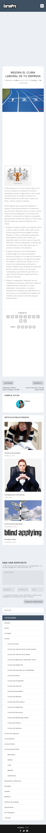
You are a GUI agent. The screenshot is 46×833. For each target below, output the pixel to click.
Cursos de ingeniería (15, 707)
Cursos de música (14, 723)
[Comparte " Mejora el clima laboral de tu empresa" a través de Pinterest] (25, 317)
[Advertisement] (23, 39)
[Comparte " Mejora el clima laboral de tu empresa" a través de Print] (25, 321)
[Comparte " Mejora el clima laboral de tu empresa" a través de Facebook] (8, 317)
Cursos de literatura (15, 712)
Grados (7, 791)
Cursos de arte (13, 644)
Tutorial (7, 818)
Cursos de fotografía (16, 681)
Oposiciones (8, 807)
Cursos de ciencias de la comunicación (22, 649)
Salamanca (12, 776)
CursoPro (20, 828)
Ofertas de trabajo (11, 802)
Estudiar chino (10, 539)
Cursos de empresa (11, 733)
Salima (17, 80)
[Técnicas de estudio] (23, 436)
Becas (6, 628)
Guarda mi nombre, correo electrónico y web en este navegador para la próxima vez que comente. (22, 596)
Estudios (7, 786)
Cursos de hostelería (15, 691)
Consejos (34, 80)
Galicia (10, 760)
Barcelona (11, 755)
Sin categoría (9, 812)
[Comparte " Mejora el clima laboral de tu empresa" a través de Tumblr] (21, 317)
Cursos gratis (9, 739)
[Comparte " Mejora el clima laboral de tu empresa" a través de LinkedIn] (29, 317)
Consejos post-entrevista (14, 495)
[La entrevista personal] (23, 510)
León (9, 765)
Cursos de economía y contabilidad (21, 670)
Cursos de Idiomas (14, 696)
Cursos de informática (16, 702)
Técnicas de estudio (12, 453)
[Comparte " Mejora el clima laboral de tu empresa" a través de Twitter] (12, 317)
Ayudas (7, 623)
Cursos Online (9, 744)
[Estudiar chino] (23, 532)
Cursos (7, 639)
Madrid (10, 770)
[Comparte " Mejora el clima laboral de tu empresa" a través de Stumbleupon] (38, 317)
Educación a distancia (12, 781)
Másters (7, 797)
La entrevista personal (13, 524)
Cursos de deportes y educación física (22, 660)
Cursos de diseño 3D (15, 665)
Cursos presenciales (11, 749)
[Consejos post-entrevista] (23, 475)
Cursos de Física (13, 675)
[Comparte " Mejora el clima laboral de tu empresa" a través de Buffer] (34, 317)
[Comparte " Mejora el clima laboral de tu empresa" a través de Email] (21, 321)
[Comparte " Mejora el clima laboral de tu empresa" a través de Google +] (16, 317)
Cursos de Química (15, 728)
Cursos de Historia (14, 686)
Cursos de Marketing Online (18, 718)
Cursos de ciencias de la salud (19, 654)
